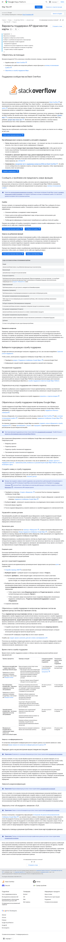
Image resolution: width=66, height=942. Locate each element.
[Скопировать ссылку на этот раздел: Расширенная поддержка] (22, 368)
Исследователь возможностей (10, 897)
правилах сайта (45, 872)
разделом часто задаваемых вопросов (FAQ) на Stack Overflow (36, 164)
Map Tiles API (7, 7)
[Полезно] (60, 20)
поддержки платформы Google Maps (48, 418)
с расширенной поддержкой (44, 432)
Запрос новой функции (33, 254)
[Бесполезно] (63, 20)
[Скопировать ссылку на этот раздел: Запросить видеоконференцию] (27, 784)
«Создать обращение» (26, 492)
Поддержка (48, 899)
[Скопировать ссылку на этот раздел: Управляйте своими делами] (24, 513)
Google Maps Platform (19, 20)
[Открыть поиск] (46, 2)
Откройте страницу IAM (12, 570)
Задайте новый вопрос (9, 171)
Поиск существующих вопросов (12, 135)
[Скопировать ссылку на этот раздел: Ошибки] (8, 202)
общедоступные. (9, 677)
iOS (24, 897)
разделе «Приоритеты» (19, 281)
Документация (30, 20)
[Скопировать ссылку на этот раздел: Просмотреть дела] (15, 526)
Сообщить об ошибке (32, 229)
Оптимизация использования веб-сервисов (11, 904)
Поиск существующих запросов (12, 254)
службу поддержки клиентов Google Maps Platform (43, 381)
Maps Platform (20, 2)
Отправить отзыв (57, 26)
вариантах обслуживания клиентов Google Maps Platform (20, 434)
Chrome (4, 917)
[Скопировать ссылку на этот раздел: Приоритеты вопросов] (17, 328)
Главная (4, 20)
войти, (4, 108)
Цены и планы (48, 894)
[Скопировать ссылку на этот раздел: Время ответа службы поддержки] (29, 650)
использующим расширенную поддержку (22, 192)
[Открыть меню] (2, 2)
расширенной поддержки (55, 754)
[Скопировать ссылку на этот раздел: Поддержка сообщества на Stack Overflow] (42, 77)
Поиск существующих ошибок (11, 229)
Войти (62, 2)
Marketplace (8, 487)
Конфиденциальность (22, 934)
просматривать (21, 425)
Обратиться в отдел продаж (52, 897)
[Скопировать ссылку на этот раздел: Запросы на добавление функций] (24, 234)
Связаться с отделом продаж (54, 7)
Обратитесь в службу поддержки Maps (17, 70)
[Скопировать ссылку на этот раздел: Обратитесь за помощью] (26, 55)
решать (29, 425)
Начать (39, 7)
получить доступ (32, 476)
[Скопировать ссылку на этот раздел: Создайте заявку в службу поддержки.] (32, 469)
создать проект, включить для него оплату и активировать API (29, 638)
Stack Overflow (21, 62)
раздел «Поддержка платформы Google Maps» (27, 360)
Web (24, 899)
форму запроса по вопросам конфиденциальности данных (26, 745)
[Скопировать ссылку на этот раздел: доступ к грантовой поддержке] (27, 561)
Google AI (4, 925)
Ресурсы (14, 22)
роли (57, 564)
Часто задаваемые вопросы (9, 894)
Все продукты (5, 927)
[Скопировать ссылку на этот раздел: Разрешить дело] (14, 549)
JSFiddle (20, 161)
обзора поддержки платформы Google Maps (32, 532)
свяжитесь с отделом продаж (49, 396)
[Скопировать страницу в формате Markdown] (15, 29)
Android (25, 894)
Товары (10, 20)
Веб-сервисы (26, 902)
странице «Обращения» (30, 530)
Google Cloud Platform (7, 922)
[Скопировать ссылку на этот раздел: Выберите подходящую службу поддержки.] (43, 347)
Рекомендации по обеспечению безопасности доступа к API (10, 900)
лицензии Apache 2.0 (20, 872)
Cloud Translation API (28, 14)
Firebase (4, 920)
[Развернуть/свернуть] (11, 34)
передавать (37, 425)
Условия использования (51, 902)
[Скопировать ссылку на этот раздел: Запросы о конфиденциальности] (24, 739)
